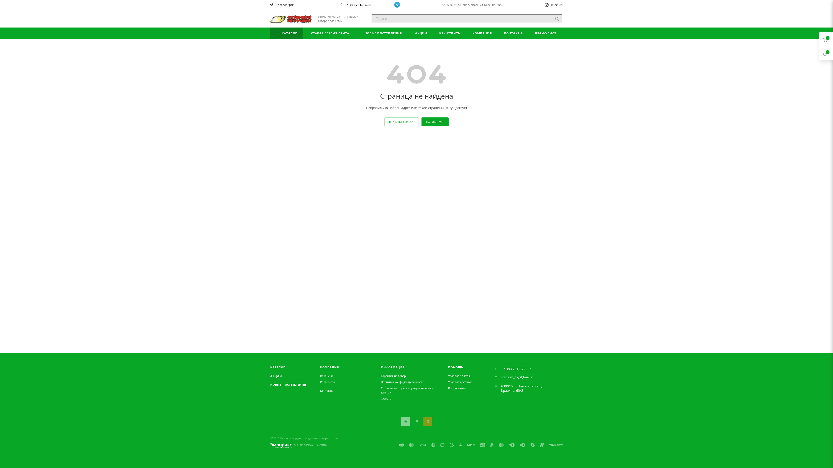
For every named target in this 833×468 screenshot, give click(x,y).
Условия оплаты (459, 376)
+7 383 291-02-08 (514, 369)
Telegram (416, 421)
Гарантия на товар (393, 376)
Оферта (386, 398)
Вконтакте (405, 421)
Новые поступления (288, 385)
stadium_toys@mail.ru (518, 377)
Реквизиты (327, 382)
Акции (276, 376)
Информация (393, 367)
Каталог (277, 367)
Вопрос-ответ (457, 388)
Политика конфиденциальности (402, 382)
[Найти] (557, 18)
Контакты (326, 391)
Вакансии (326, 376)
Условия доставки (460, 382)
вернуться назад (401, 122)
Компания (329, 367)
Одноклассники (427, 421)
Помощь (455, 367)
